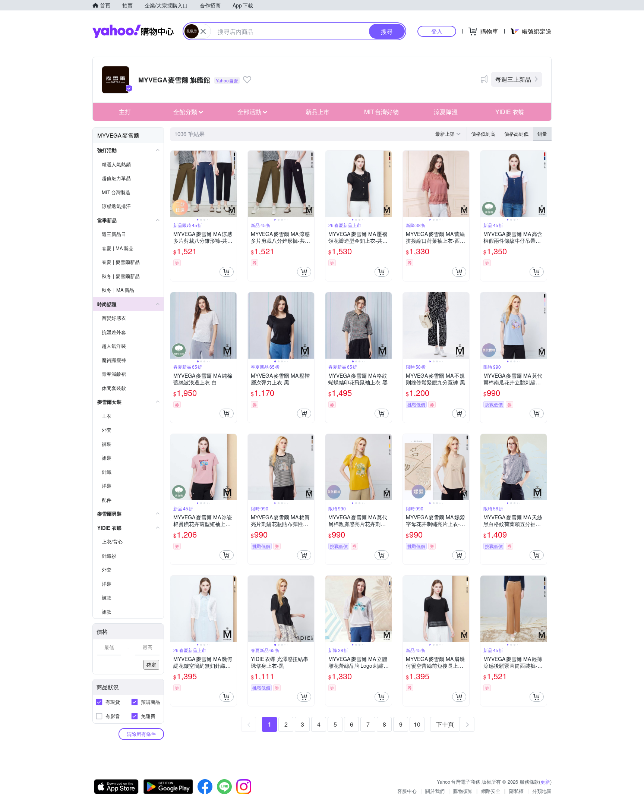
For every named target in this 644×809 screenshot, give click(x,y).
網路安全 (491, 790)
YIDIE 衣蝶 (509, 111)
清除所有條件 (141, 733)
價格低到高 (483, 133)
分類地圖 (542, 790)
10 (417, 724)
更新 (545, 781)
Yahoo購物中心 (133, 31)
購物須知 (463, 790)
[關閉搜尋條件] (203, 31)
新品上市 (317, 111)
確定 (151, 664)
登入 (436, 31)
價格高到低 (516, 133)
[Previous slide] (175, 183)
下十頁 (445, 724)
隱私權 (516, 790)
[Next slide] (232, 183)
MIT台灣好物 (381, 111)
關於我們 (435, 790)
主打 (125, 111)
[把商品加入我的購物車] (227, 272)
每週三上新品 (513, 79)
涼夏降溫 (446, 111)
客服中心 (407, 790)
